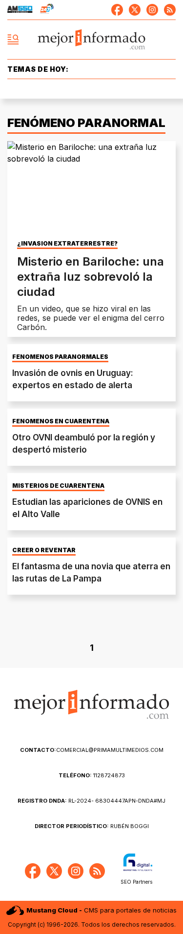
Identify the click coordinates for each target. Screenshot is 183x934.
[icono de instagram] (152, 10)
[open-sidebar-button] (13, 39)
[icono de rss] (170, 10)
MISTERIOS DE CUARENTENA (58, 486)
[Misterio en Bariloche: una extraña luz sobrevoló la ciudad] (91, 188)
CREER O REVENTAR (44, 550)
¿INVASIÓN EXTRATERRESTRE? (67, 244)
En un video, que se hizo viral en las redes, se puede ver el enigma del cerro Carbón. (90, 318)
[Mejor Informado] (91, 39)
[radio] (20, 10)
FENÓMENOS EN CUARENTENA (60, 421)
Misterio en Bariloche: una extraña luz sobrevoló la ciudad (90, 276)
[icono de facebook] (117, 10)
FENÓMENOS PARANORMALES (60, 357)
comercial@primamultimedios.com (91, 750)
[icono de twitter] (135, 10)
